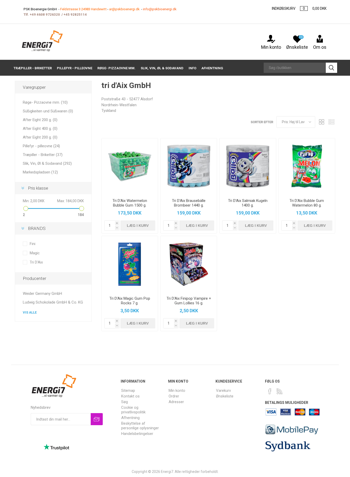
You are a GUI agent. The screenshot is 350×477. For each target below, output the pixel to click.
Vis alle (30, 312)
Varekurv (223, 390)
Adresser (176, 402)
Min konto (271, 47)
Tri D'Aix (36, 262)
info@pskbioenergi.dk (160, 9)
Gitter (321, 122)
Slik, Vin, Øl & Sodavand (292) (47, 163)
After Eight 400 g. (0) (40, 128)
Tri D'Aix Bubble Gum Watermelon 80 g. (307, 203)
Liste (331, 122)
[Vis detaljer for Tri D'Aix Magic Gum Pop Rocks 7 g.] (129, 264)
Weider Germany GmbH (42, 293)
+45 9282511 (74, 14)
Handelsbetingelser (137, 433)
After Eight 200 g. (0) (40, 120)
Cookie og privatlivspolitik (133, 409)
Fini (32, 243)
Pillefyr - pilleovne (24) (41, 146)
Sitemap (128, 390)
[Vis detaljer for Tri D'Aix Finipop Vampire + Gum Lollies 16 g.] (188, 264)
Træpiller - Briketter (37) (43, 154)
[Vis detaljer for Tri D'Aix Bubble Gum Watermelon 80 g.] (306, 166)
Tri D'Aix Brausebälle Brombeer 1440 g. (188, 203)
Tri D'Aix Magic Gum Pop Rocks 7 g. (129, 300)
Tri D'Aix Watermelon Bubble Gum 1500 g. (129, 203)
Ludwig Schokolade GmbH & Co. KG (53, 302)
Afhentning (130, 417)
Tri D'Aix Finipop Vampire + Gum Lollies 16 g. (189, 300)
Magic (35, 253)
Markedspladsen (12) (40, 172)
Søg (124, 402)
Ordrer (174, 396)
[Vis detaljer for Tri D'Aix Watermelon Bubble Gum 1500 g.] (129, 166)
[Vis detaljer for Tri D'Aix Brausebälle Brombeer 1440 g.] (188, 166)
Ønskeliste (224, 396)
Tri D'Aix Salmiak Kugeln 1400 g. (247, 203)
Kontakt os (130, 396)
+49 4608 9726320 (45, 14)
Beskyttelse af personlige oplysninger (140, 425)
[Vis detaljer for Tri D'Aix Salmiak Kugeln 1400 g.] (247, 166)
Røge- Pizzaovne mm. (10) (45, 102)
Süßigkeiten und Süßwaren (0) (48, 111)
